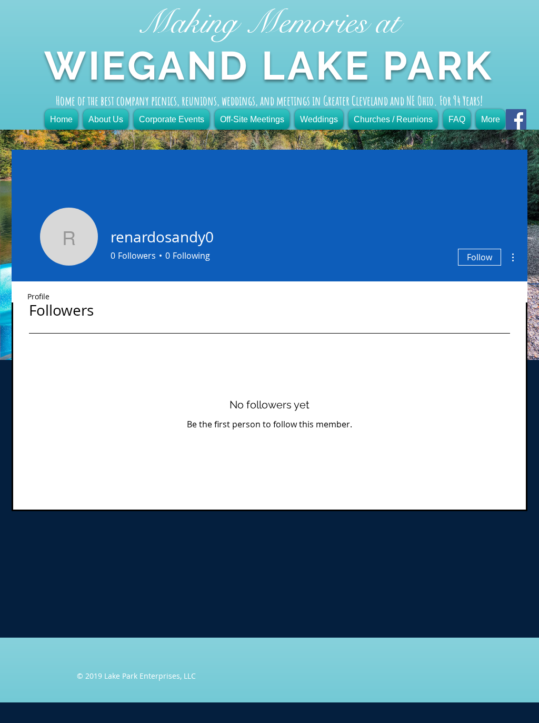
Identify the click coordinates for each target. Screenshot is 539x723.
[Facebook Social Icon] (516, 119)
